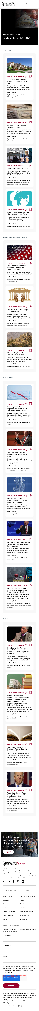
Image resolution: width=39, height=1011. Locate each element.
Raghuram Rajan (19, 717)
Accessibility (24, 919)
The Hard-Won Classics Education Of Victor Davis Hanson (17, 430)
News (22, 900)
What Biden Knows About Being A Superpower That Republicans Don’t (17, 771)
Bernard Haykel (14, 366)
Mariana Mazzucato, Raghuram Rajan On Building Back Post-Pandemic (19, 476)
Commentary (7, 904)
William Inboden (15, 182)
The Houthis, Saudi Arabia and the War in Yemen (17, 332)
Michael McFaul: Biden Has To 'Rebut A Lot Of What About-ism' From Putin (18, 520)
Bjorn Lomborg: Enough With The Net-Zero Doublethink (18, 190)
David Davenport (14, 95)
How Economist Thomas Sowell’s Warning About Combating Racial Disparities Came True (16, 627)
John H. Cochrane (14, 139)
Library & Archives (9, 912)
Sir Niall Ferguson (22, 422)
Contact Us (23, 908)
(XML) (20, 1006)
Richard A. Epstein (23, 279)
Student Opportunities (27, 896)
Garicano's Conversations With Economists (15, 103)
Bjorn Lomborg (14, 226)
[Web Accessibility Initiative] (8, 4)
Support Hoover (8, 915)
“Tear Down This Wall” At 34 (15, 147)
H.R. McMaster (21, 180)
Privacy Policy (7, 1006)
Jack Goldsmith (17, 762)
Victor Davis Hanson (15, 323)
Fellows (5, 908)
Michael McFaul (22, 558)
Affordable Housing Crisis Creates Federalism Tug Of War (17, 57)
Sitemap (15, 1006)
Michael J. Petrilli (22, 603)
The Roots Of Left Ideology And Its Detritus (17, 287)
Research (6, 900)
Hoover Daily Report (12, 34)
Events (22, 904)
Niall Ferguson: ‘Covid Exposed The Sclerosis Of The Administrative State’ (18, 385)
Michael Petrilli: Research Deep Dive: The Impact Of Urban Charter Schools (19, 566)
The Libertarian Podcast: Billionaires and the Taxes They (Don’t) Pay (18, 245)
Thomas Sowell (18, 665)
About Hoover (7, 896)
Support (8, 852)
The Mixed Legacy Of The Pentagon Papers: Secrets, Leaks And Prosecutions (19, 725)
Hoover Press (24, 915)
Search (5, 919)
